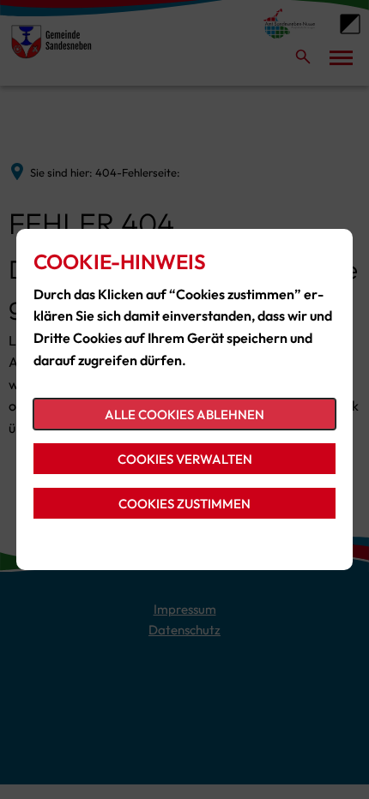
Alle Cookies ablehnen (184, 414)
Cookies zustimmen (184, 504)
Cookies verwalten (185, 459)
